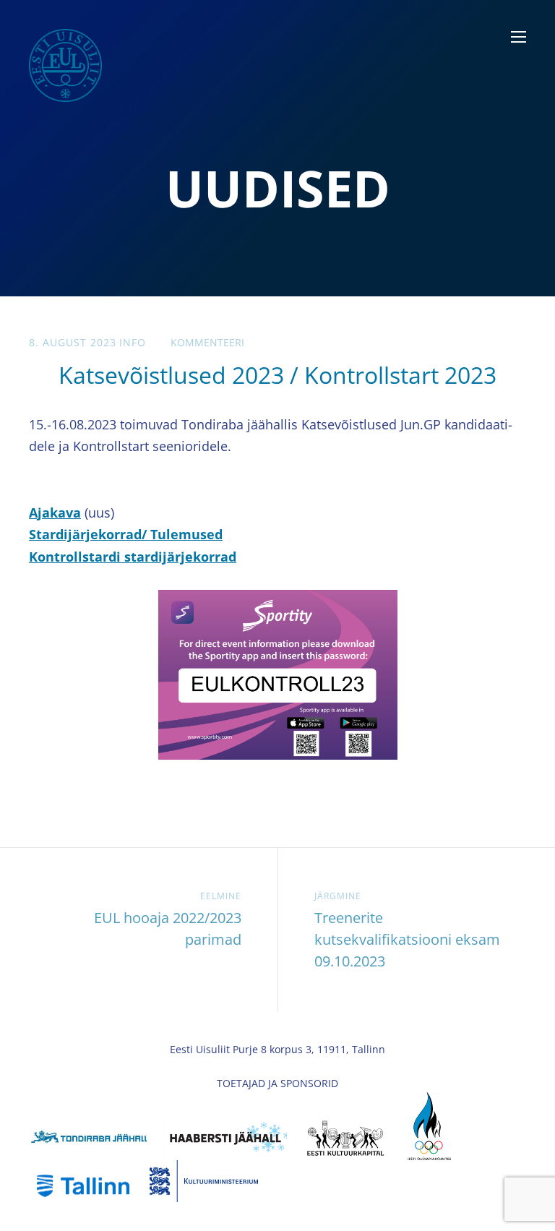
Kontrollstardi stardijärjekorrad (132, 556)
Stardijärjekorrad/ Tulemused (126, 534)
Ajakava (55, 512)
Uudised (277, 188)
